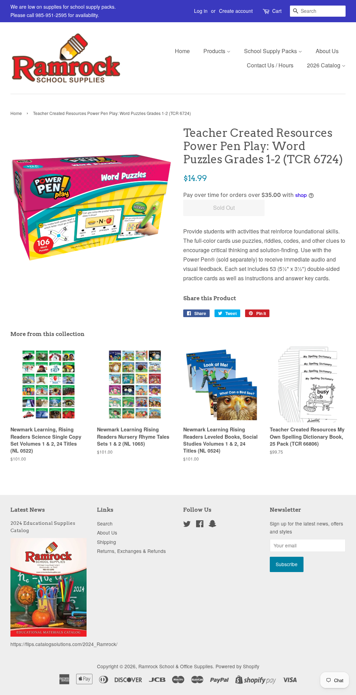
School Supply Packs (271, 51)
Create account (236, 10)
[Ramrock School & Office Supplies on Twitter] (187, 524)
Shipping (106, 541)
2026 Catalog (324, 65)
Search (105, 523)
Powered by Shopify (237, 666)
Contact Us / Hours (270, 65)
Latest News (27, 509)
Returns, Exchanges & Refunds (131, 550)
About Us (327, 51)
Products (215, 51)
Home (182, 51)
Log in (201, 10)
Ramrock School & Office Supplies (175, 666)
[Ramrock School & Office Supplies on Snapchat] (212, 524)
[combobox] (318, 11)
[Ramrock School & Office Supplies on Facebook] (200, 524)
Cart (277, 10)
